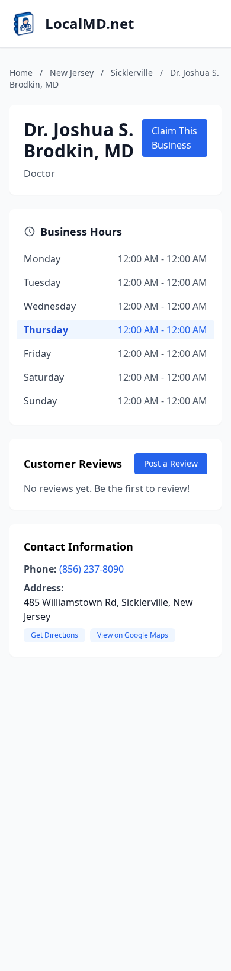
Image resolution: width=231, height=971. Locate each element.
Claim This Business (174, 138)
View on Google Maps (132, 635)
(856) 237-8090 (91, 568)
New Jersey (72, 72)
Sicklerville (132, 72)
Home (21, 72)
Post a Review (171, 463)
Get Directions (54, 635)
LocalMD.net (89, 23)
